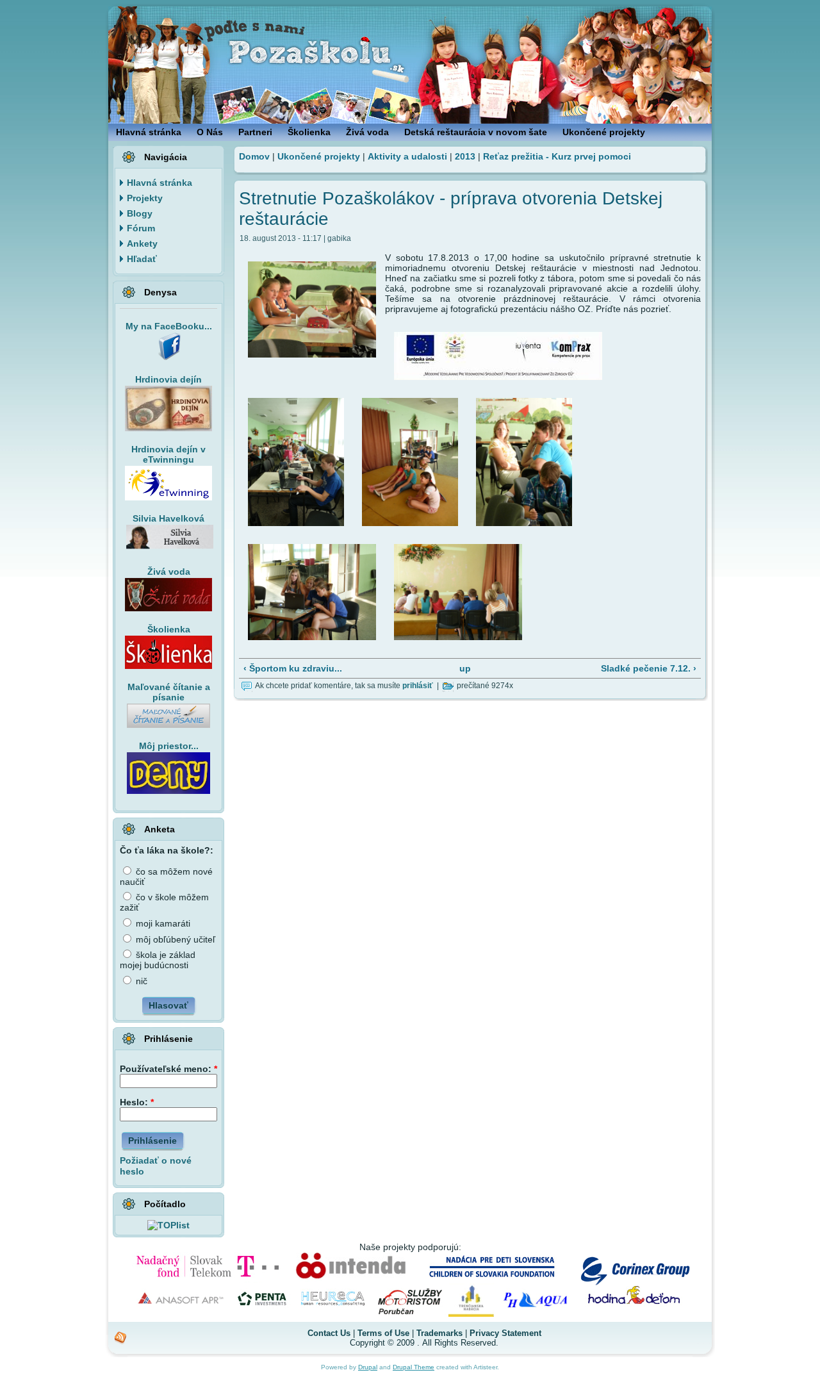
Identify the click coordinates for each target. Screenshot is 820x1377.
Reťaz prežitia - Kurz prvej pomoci (557, 156)
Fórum (141, 228)
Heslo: (137, 1102)
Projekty (145, 198)
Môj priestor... (169, 746)
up (465, 668)
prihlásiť (417, 685)
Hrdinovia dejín (168, 379)
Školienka (168, 629)
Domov (254, 156)
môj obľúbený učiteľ (174, 939)
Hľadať (142, 259)
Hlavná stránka (159, 182)
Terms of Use (383, 1333)
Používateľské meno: (168, 1069)
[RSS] (121, 1338)
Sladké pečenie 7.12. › (648, 668)
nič (140, 981)
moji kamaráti (161, 923)
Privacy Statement (505, 1333)
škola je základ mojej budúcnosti (157, 960)
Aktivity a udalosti (407, 156)
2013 (465, 156)
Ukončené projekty (318, 156)
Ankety (142, 243)
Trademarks (439, 1333)
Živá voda (168, 571)
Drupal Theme (413, 1367)
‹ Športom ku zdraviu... (292, 668)
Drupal (367, 1367)
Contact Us (329, 1333)
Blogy (139, 213)
